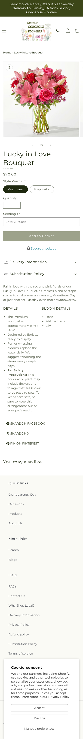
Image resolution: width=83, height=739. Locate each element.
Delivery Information (24, 615)
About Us (15, 523)
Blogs (13, 560)
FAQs (13, 586)
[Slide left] (32, 145)
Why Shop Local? (21, 605)
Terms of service (21, 653)
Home (7, 52)
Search (14, 550)
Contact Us (17, 596)
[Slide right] (51, 145)
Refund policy (19, 634)
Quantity (10, 198)
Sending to (18, 214)
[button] (58, 30)
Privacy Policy (58, 697)
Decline (39, 718)
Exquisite (42, 189)
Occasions (16, 504)
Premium (15, 189)
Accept (39, 708)
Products (15, 514)
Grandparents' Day (22, 494)
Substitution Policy (23, 644)
